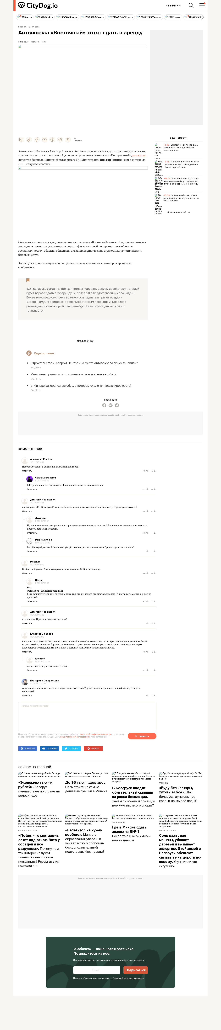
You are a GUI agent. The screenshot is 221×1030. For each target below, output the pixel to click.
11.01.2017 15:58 (42, 521)
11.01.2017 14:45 (37, 502)
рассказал (139, 155)
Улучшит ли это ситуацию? (180, 850)
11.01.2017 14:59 (42, 480)
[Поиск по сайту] (191, 5)
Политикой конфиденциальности (128, 978)
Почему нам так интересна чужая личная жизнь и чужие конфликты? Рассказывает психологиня (39, 850)
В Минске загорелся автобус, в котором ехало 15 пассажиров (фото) (81, 385)
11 (45, 42)
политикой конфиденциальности (95, 734)
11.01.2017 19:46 (42, 583)
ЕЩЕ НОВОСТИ (179, 138)
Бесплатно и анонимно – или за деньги (131, 834)
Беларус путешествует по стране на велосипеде (39, 789)
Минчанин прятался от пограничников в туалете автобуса (73, 374)
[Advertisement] (176, 56)
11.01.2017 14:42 (37, 462)
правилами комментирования (74, 736)
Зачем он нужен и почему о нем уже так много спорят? (133, 797)
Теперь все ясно (167, 830)
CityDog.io (23, 42)
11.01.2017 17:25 (37, 614)
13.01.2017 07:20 (42, 542)
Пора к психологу (27, 830)
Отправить (142, 736)
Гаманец (163, 783)
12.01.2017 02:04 (42, 661)
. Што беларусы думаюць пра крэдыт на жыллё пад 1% (178, 794)
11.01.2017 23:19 (37, 636)
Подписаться (136, 970)
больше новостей (177, 212)
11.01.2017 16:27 (37, 564)
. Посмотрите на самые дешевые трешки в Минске (86, 786)
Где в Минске (119, 822)
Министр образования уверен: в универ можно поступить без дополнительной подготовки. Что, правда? (84, 841)
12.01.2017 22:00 (38, 683)
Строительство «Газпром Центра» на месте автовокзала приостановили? (84, 363)
